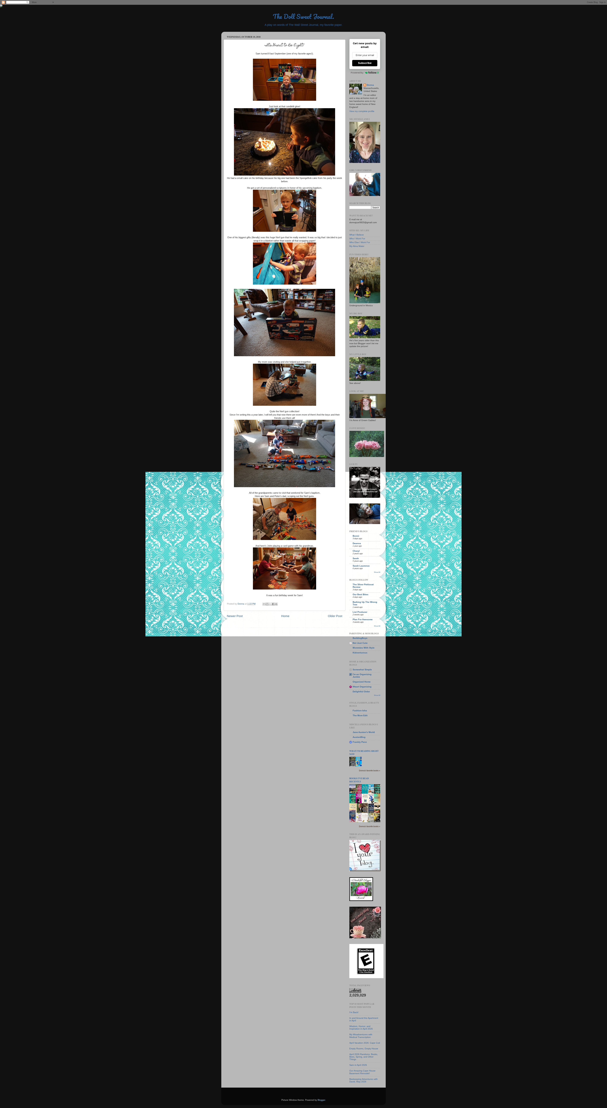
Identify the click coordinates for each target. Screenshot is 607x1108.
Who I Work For (357, 238)
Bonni (356, 536)
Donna (370, 85)
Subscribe (365, 63)
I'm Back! (354, 1012)
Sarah (356, 558)
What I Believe (356, 235)
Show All (377, 572)
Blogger (321, 1100)
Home (285, 616)
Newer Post (235, 616)
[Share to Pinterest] (276, 604)
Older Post (335, 616)
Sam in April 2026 (358, 1065)
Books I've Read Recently (359, 780)
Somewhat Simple (362, 669)
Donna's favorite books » (369, 771)
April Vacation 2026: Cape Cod (364, 1043)
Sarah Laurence (361, 566)
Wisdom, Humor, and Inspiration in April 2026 (361, 1027)
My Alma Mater (356, 246)
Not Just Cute (360, 643)
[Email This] (264, 604)
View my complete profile (361, 111)
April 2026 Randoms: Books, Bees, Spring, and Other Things (363, 1057)
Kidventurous (360, 653)
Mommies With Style (363, 648)
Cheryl (356, 551)
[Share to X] (270, 604)
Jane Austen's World (364, 732)
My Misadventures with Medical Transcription (360, 1035)
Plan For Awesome (363, 619)
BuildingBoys (360, 638)
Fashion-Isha (360, 710)
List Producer (360, 612)
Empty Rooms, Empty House (363, 1048)
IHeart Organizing (362, 687)
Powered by (357, 72)
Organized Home (362, 682)
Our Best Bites (360, 594)
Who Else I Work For (359, 242)
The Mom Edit (360, 715)
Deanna (357, 543)
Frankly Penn (360, 742)
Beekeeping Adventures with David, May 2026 (363, 1080)
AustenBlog (359, 737)
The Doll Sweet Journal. (303, 16)
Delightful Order (361, 691)
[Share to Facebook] (273, 604)
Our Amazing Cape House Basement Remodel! (362, 1072)
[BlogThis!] (267, 604)
